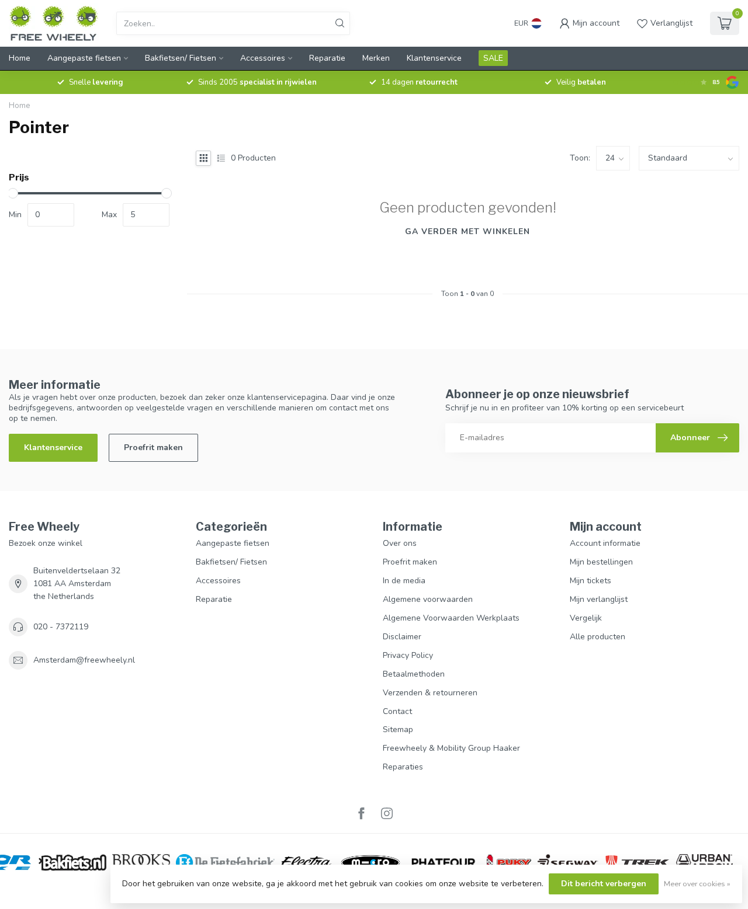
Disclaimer (402, 636)
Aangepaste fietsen (84, 58)
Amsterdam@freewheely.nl (84, 660)
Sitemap (398, 729)
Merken (376, 58)
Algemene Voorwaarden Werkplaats (451, 618)
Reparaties (403, 766)
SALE (493, 58)
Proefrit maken (153, 447)
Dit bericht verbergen (603, 883)
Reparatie (327, 58)
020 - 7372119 (60, 626)
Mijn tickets (590, 580)
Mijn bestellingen (601, 561)
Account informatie (605, 543)
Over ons (400, 543)
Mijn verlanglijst (599, 599)
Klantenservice (434, 58)
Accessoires (262, 58)
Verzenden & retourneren (430, 692)
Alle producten (597, 636)
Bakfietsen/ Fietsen (180, 58)
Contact (397, 711)
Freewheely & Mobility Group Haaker (451, 748)
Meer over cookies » (697, 884)
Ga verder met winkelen (467, 231)
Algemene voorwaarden (428, 599)
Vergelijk (586, 618)
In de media (404, 580)
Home (19, 58)
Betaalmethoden (414, 674)
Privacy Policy (408, 655)
